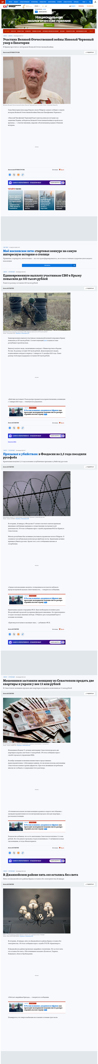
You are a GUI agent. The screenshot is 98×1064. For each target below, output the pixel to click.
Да (36, 11)
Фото (10, 2)
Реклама (81, 6)
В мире (59, 2)
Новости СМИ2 (12, 442)
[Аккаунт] (95, 2)
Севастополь (67, 2)
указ (45, 340)
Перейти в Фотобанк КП (22, 333)
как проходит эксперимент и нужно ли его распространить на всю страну (43, 412)
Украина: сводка (36, 31)
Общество (43, 2)
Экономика (52, 2)
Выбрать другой (42, 11)
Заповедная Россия (81, 31)
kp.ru (62, 170)
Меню (2, 2)
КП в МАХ (62, 31)
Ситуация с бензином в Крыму (50, 31)
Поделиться (90, 52)
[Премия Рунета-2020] (26, 6)
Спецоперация (24, 2)
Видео (16, 2)
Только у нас (20, 31)
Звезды (76, 2)
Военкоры (28, 31)
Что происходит (12, 271)
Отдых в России (70, 31)
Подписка (90, 6)
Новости (13, 31)
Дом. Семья (6, 247)
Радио (73, 6)
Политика (34, 2)
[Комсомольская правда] (12, 6)
